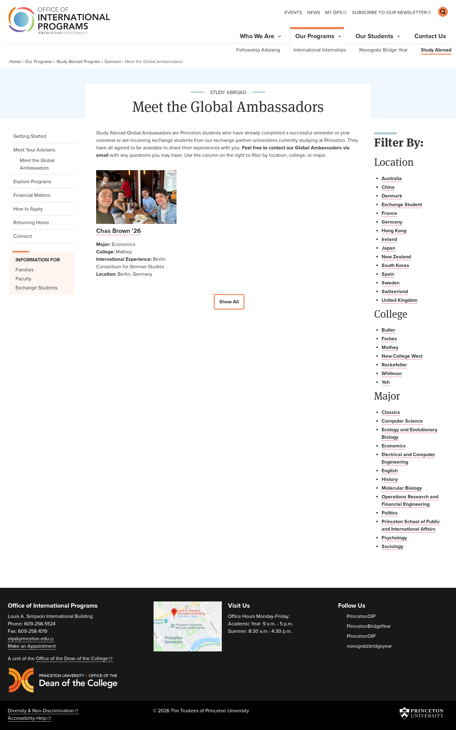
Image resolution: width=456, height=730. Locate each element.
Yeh (386, 382)
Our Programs (317, 36)
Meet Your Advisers (43, 150)
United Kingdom (400, 300)
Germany (392, 222)
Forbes (389, 339)
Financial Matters (31, 195)
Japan (388, 248)
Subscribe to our (389, 12)
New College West (402, 356)
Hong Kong (394, 231)
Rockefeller (394, 365)
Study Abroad (436, 50)
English (390, 471)
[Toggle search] (443, 12)
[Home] (57, 20)
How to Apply (28, 209)
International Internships (319, 50)
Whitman (392, 373)
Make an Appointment (32, 646)
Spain (388, 274)
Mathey (390, 347)
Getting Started (29, 136)
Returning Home (31, 223)
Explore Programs (32, 182)
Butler (388, 330)
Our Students (374, 36)
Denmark (392, 196)
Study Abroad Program (78, 61)
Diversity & (41, 711)
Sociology (392, 546)
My (333, 12)
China (388, 187)
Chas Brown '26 (118, 231)
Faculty (23, 279)
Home (15, 61)
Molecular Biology (402, 488)
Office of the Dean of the (72, 658)
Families (25, 270)
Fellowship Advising (258, 50)
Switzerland (395, 291)
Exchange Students (36, 288)
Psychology (394, 538)
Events (293, 12)
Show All (229, 302)
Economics (394, 446)
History (390, 479)
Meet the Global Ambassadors (45, 164)
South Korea (395, 265)
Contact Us (430, 36)
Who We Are (257, 36)
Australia (392, 178)
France (389, 213)
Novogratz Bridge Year (383, 50)
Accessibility (27, 718)
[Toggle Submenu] (279, 36)
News (313, 12)
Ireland (389, 239)
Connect (113, 61)
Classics (391, 412)
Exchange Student (402, 205)
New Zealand (396, 257)
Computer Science (402, 421)
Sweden (391, 283)
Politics (390, 513)
